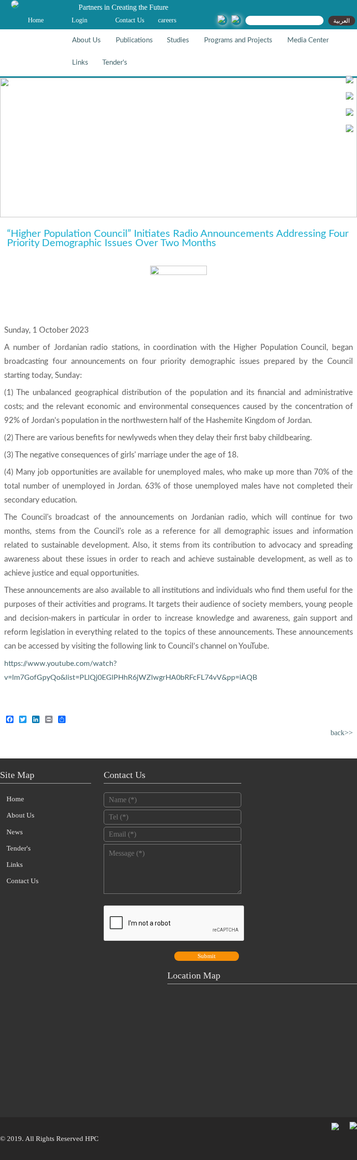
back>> (342, 733)
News (15, 832)
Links (80, 62)
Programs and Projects (238, 40)
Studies (178, 40)
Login (79, 20)
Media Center (308, 40)
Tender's (114, 62)
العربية (341, 20)
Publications (134, 40)
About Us (86, 40)
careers (167, 20)
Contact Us (129, 20)
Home (36, 20)
